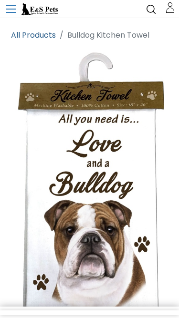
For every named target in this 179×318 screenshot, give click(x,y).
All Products (33, 35)
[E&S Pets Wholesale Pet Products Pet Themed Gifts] (40, 9)
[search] (151, 8)
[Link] (170, 6)
